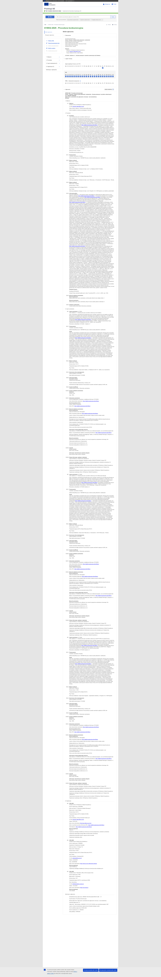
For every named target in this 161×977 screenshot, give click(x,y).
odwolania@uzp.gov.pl (77, 858)
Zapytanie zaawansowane (85, 19)
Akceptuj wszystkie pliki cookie (91, 970)
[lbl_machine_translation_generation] (80, 81)
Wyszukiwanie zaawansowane (72, 19)
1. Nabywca (48, 56)
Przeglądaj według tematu (96, 19)
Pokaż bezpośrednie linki (53, 43)
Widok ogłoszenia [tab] (48, 32)
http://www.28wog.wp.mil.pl (85, 823)
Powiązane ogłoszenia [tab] (49, 35)
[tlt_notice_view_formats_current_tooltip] (113, 89)
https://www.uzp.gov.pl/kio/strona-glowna (88, 863)
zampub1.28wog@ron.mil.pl (75, 51)
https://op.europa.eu (84, 887)
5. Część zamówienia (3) (51, 63)
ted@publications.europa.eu (78, 883)
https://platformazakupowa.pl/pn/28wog (92, 197)
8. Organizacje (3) (50, 66)
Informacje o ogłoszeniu (51, 69)
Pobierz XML (51, 40)
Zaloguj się (107, 4)
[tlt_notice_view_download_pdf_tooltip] (66, 76)
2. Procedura (49, 60)
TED (45, 24)
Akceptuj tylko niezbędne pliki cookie (108, 970)
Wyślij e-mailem (51, 48)
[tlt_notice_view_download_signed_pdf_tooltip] (102, 68)
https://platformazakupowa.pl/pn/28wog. (89, 125)
